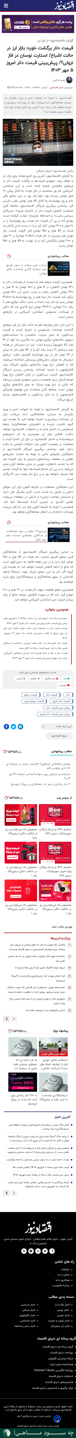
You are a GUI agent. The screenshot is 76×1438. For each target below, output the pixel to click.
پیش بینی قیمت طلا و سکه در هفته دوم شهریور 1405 (41, 1175)
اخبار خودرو (63, 1315)
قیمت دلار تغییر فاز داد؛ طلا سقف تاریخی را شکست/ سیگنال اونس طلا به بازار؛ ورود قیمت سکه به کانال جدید (35, 646)
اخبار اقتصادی (56, 87)
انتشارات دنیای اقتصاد (61, 1376)
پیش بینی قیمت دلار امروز (55, 714)
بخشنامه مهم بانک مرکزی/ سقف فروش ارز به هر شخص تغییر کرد (36, 959)
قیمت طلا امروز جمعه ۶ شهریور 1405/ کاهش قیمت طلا (41, 1167)
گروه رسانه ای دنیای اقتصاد (57, 1347)
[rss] (24, 1251)
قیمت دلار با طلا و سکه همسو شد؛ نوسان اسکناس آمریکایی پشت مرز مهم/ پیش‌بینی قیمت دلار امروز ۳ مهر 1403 (35, 656)
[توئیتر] (13, 726)
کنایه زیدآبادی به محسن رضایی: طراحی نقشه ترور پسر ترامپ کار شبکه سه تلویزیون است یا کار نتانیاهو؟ (38, 1184)
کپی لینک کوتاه (64, 726)
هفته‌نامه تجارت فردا (61, 1364)
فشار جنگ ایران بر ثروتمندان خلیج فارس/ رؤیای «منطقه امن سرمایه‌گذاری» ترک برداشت (39, 1127)
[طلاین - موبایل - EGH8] (38, 24)
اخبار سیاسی (28, 1304)
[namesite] (64, 5)
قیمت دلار (51, 695)
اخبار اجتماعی (27, 1321)
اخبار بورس (63, 1310)
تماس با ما (64, 1275)
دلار (68, 695)
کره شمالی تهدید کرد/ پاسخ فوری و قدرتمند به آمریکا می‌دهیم (38, 978)
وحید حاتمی (59, 80)
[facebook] (52, 1251)
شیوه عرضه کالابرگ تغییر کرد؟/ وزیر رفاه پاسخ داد (40, 967)
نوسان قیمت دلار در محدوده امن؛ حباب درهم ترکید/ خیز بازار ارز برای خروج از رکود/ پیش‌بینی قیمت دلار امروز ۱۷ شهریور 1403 (35, 633)
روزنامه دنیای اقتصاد (61, 1352)
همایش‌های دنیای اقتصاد (59, 1382)
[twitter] (45, 1251)
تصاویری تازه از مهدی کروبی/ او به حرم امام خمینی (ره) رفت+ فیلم (37, 1001)
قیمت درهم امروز (34, 701)
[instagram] (38, 1251)
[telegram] (31, 1251)
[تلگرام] (20, 726)
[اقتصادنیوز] (38, 1227)
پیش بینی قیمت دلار (58, 707)
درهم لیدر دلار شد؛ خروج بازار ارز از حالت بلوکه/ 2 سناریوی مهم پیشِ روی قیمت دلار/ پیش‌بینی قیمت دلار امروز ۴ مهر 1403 (35, 621)
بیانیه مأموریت (61, 1285)
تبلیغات (65, 1269)
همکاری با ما (63, 1280)
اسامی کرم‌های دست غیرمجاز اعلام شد (45, 1010)
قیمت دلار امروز (61, 701)
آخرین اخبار (62, 1117)
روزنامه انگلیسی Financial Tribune (53, 1370)
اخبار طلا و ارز (62, 1304)
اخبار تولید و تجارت (59, 1321)
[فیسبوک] (6, 726)
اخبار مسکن (28, 1310)
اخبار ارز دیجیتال (60, 1326)
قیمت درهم (30, 695)
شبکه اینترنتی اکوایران (60, 1358)
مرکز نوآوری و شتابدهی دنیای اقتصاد (52, 1388)
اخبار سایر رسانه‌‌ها (25, 1326)
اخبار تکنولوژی (27, 1315)
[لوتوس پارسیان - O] (38, 1433)
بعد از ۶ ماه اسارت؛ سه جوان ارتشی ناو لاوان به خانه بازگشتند (38, 1159)
